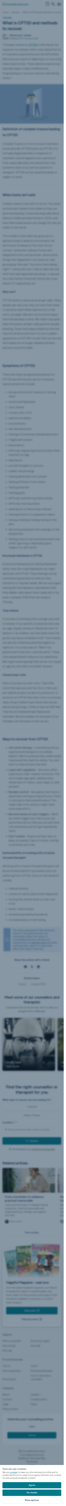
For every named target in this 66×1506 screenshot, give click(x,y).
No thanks (32, 1492)
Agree (32, 1485)
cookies (13, 1472)
